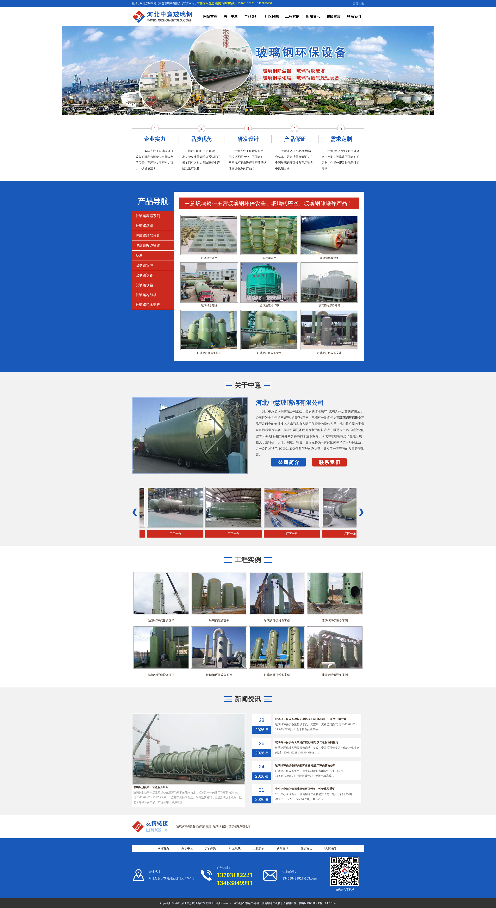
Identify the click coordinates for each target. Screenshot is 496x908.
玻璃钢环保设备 (148, 236)
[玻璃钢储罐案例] (219, 574)
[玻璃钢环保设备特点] (269, 217)
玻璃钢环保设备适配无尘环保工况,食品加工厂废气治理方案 (310, 719)
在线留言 (333, 16)
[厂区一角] (139, 489)
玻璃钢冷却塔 (146, 295)
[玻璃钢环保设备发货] (269, 264)
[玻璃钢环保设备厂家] (329, 264)
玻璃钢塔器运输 (269, 352)
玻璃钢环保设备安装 (329, 258)
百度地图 (358, 3)
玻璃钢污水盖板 (148, 305)
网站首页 (210, 16)
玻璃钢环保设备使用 (209, 305)
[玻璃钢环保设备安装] (329, 217)
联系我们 (354, 16)
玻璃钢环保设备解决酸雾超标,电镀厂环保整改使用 (305, 765)
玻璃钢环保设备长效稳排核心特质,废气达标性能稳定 (306, 742)
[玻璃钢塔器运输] (269, 312)
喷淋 (139, 255)
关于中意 (231, 16)
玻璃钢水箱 (144, 285)
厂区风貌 (272, 16)
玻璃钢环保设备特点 (269, 258)
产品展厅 (251, 16)
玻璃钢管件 (144, 265)
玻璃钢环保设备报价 (209, 258)
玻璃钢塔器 (144, 226)
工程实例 (292, 16)
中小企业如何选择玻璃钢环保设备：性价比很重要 (305, 788)
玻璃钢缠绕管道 (148, 245)
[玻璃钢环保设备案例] (161, 574)
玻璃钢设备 (144, 275)
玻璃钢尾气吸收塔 (240, 826)
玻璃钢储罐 (204, 826)
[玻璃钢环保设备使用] (209, 264)
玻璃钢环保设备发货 (269, 305)
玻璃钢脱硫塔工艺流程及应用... (151, 787)
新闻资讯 (313, 16)
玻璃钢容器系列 (148, 216)
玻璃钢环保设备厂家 (329, 305)
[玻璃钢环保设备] (209, 312)
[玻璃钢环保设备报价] (209, 217)
